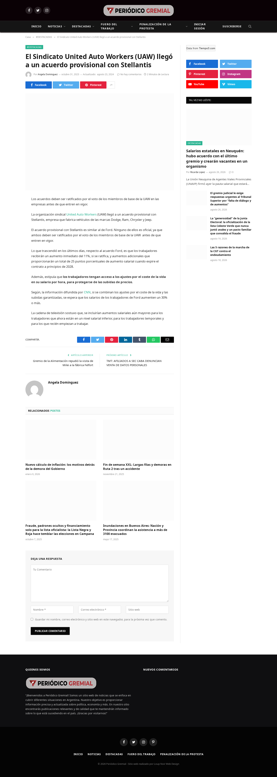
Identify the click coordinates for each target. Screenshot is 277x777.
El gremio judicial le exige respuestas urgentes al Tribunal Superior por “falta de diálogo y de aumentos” (230, 198)
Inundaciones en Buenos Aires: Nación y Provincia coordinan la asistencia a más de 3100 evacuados (135, 530)
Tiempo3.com (207, 48)
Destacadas (114, 754)
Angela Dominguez (48, 74)
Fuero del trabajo (141, 754)
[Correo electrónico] (12, 247)
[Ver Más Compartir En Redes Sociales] (111, 85)
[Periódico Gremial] (138, 10)
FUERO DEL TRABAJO (109, 26)
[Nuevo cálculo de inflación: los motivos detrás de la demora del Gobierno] (60, 440)
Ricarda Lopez (197, 172)
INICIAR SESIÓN (200, 26)
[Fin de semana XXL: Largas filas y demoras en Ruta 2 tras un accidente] (138, 440)
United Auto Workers (81, 214)
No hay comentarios (131, 74)
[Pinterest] (12, 238)
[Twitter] (12, 218)
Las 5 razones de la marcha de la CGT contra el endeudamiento (229, 251)
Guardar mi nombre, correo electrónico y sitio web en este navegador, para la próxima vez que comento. (101, 619)
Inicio (78, 754)
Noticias (94, 754)
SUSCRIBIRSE (232, 26)
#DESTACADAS (34, 47)
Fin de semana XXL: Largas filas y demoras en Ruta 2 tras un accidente (137, 467)
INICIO (36, 26)
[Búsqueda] (250, 26)
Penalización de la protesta (182, 754)
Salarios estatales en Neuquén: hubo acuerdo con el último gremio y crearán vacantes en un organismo (216, 158)
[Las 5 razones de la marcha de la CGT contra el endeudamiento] (196, 252)
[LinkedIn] (12, 228)
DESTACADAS (81, 26)
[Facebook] (12, 209)
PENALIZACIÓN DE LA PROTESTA (155, 26)
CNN (87, 292)
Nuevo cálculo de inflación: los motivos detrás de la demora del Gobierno (60, 467)
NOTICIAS (55, 26)
